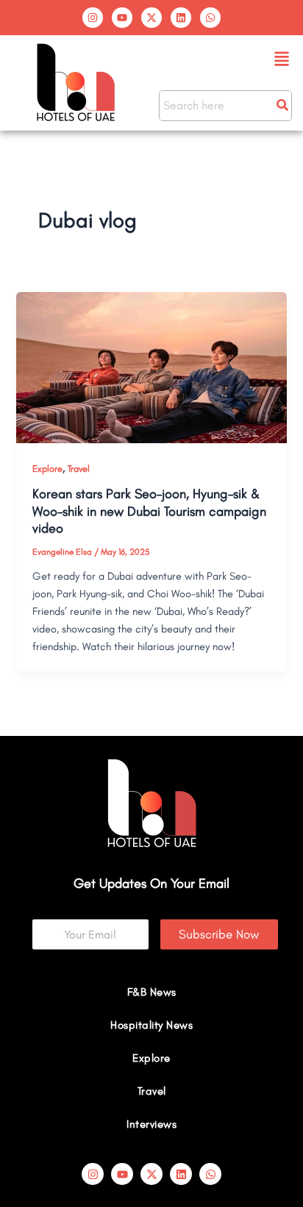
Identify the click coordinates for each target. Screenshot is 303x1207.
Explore (47, 468)
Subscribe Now (219, 934)
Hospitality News (151, 1025)
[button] (282, 60)
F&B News (152, 992)
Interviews (151, 1124)
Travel (79, 468)
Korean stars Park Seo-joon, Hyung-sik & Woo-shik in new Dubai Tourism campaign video (149, 511)
